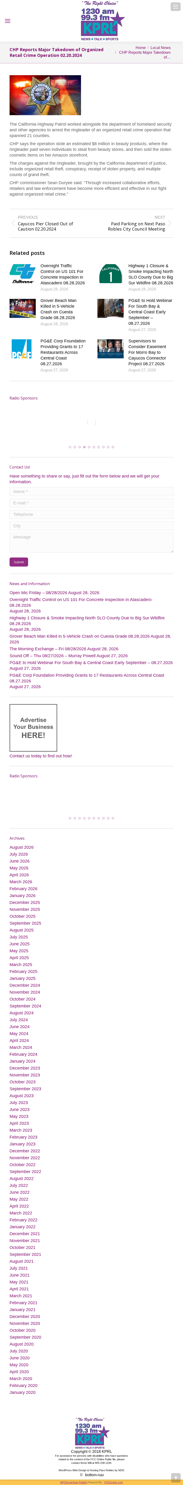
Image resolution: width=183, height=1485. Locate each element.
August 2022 (22, 1179)
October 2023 (23, 1082)
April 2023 (19, 1124)
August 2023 (22, 1096)
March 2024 (21, 1048)
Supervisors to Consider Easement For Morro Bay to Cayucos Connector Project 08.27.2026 (147, 352)
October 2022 (23, 1165)
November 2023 (25, 1076)
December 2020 (25, 1317)
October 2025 (23, 917)
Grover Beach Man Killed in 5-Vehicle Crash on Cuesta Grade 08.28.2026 (58, 309)
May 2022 (19, 1200)
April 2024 (19, 1041)
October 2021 (23, 1248)
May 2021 (19, 1283)
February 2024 (23, 1055)
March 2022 (21, 1214)
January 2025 (23, 979)
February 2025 (23, 972)
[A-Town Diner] (57, 422)
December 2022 (25, 1152)
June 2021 (20, 1276)
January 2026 (23, 896)
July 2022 (19, 1186)
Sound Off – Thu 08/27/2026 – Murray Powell (53, 656)
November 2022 (25, 1158)
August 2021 (22, 1262)
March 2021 (21, 1296)
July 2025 (19, 938)
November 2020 (25, 1324)
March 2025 (21, 965)
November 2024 (25, 993)
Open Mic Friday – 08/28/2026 (38, 593)
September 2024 (25, 1007)
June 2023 (20, 1110)
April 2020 (19, 1372)
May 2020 (19, 1365)
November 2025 (25, 910)
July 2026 (19, 855)
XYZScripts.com (113, 1483)
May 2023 (19, 1117)
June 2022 (20, 1193)
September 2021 (25, 1255)
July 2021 (19, 1269)
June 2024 (20, 1027)
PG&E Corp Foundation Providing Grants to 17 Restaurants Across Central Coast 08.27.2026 (63, 352)
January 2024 (23, 1062)
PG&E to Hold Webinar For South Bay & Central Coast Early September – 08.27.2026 (150, 312)
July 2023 (19, 1103)
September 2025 (25, 924)
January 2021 (23, 1310)
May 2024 (19, 1034)
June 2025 (20, 944)
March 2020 (21, 1379)
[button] (70, 448)
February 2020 (23, 1386)
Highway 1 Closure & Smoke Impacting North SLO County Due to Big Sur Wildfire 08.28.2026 (150, 274)
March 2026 (21, 882)
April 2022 (19, 1207)
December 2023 (25, 1069)
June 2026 (20, 862)
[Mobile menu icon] (176, 6)
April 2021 (19, 1290)
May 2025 (19, 951)
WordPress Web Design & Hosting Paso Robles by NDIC (92, 1471)
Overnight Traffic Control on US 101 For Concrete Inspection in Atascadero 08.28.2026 (63, 274)
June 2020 (20, 1359)
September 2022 (25, 1172)
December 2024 (25, 986)
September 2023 (25, 1089)
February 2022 (23, 1221)
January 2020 (23, 1393)
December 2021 (25, 1234)
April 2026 (19, 875)
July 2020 (19, 1352)
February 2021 (23, 1303)
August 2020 (22, 1345)
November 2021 (25, 1241)
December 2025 (25, 903)
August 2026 (22, 848)
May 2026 (19, 869)
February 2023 (23, 1138)
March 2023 (21, 1131)
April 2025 (19, 958)
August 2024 (22, 1013)
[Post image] (23, 273)
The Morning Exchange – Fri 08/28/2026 (48, 649)
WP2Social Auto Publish (73, 1483)
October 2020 (23, 1331)
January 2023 (23, 1145)
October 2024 (23, 1000)
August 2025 (22, 931)
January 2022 (23, 1227)
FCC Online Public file (103, 1460)
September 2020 (25, 1338)
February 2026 (23, 889)
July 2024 (19, 1020)
